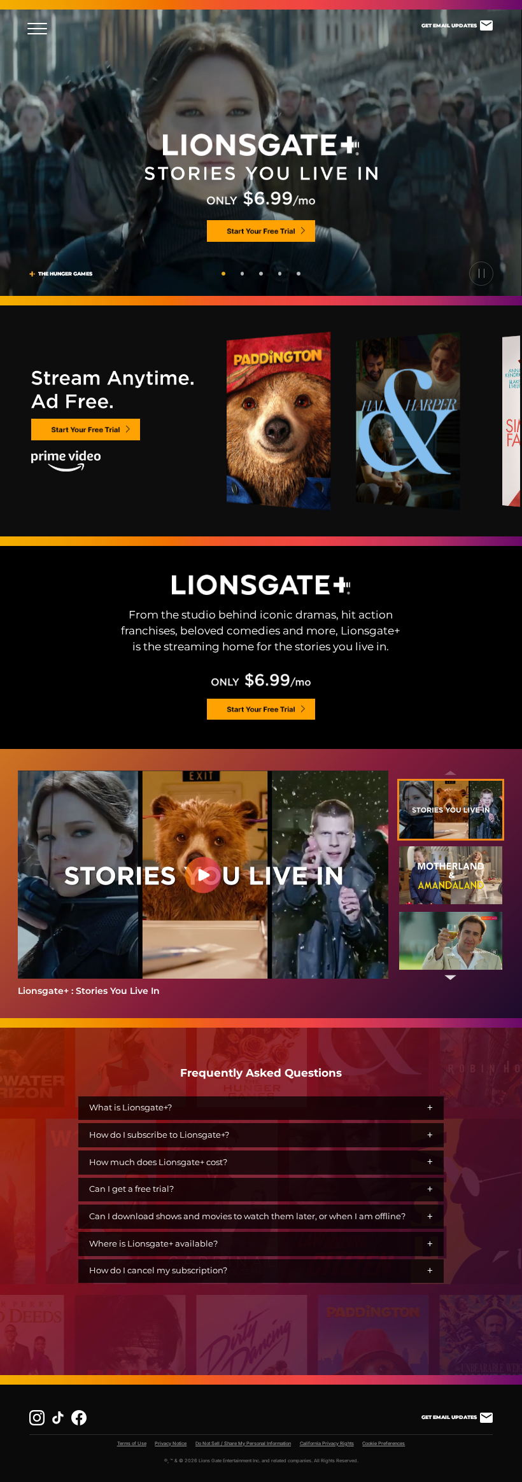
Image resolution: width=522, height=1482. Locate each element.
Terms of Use (131, 1443)
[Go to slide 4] (280, 274)
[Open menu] (41, 29)
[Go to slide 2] (242, 274)
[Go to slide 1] (223, 274)
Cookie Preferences (383, 1443)
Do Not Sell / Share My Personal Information (243, 1443)
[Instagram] (37, 1417)
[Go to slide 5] (298, 274)
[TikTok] (58, 1417)
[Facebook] (79, 1417)
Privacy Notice (171, 1443)
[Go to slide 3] (261, 274)
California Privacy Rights (327, 1443)
